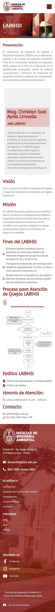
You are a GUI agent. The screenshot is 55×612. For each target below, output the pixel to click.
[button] (49, 6)
